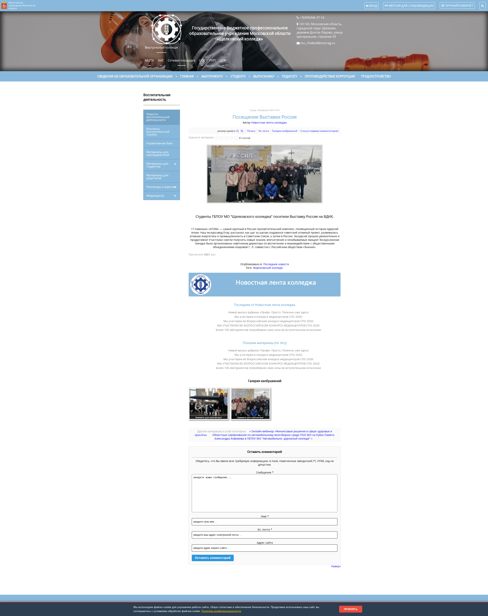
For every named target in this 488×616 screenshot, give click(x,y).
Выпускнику (263, 76)
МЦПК (149, 60)
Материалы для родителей (157, 176)
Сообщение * (265, 472)
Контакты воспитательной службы (157, 131)
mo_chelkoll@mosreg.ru (317, 43)
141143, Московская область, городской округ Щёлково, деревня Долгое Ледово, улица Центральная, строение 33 (320, 30)
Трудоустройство (376, 76)
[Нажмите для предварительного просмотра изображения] (264, 202)
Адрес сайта (265, 542)
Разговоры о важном (161, 187)
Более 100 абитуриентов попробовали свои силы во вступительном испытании (268, 330)
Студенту (238, 76)
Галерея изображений (284, 130)
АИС (161, 60)
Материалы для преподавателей (157, 153)
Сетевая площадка (181, 60)
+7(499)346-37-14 (312, 17)
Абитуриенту (212, 76)
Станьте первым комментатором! (319, 130)
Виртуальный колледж (161, 47)
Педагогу (289, 76)
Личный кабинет (459, 5)
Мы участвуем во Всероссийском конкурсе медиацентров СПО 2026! (268, 321)
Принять (351, 609)
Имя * (265, 516)
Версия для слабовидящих (411, 6)
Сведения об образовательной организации (135, 76)
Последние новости (276, 264)
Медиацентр (155, 195)
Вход (372, 6)
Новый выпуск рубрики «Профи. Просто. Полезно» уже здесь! (268, 312)
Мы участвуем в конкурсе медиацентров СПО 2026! (268, 316)
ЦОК (223, 60)
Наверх (336, 566)
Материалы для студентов (157, 165)
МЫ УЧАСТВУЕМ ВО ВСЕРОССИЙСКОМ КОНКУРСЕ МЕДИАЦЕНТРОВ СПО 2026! (268, 325)
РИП (212, 60)
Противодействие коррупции (330, 76)
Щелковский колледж (269, 268)
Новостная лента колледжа (269, 122)
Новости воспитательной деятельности (157, 117)
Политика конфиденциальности (221, 611)
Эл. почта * (264, 529)
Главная (187, 76)
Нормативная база (159, 143)
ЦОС (202, 60)
